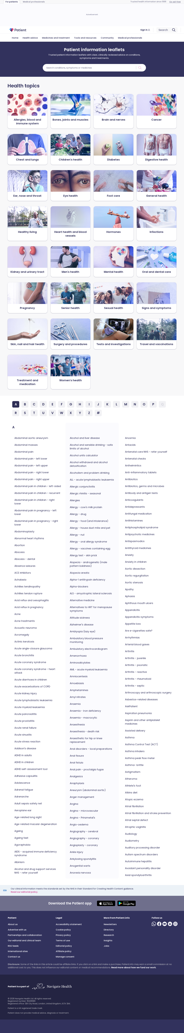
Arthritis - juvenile (135, 658)
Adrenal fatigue (23, 789)
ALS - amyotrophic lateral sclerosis (91, 593)
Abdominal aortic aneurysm (31, 438)
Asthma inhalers (135, 751)
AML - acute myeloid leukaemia (88, 669)
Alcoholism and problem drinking (89, 472)
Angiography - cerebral (84, 831)
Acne (17, 614)
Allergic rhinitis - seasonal (85, 493)
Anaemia (75, 704)
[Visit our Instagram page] (176, 924)
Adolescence (22, 782)
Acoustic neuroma (25, 627)
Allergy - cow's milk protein (86, 507)
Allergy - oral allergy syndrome (88, 541)
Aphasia (130, 596)
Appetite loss (133, 623)
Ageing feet (21, 838)
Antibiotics (131, 479)
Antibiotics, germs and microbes (144, 486)
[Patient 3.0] (18, 30)
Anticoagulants (134, 500)
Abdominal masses (26, 445)
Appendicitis (132, 610)
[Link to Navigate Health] (51, 986)
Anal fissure (77, 755)
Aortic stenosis (134, 582)
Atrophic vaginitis (135, 827)
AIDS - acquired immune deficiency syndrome (35, 853)
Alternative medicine (82, 600)
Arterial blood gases (137, 644)
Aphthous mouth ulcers (139, 603)
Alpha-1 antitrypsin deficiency (87, 579)
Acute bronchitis (24, 655)
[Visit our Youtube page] (165, 924)
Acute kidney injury (25, 693)
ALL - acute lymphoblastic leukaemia (92, 479)
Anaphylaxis (77, 783)
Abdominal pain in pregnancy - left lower (35, 512)
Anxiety (129, 555)
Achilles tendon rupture (28, 593)
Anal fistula (76, 762)
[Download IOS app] (106, 903)
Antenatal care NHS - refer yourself (146, 451)
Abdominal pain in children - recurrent (37, 493)
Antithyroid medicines (138, 548)
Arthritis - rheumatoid (138, 678)
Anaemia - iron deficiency (85, 710)
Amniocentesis (79, 676)
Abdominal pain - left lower (30, 458)
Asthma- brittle (134, 765)
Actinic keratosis (24, 641)
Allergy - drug (78, 514)
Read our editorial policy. (24, 892)
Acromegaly (21, 634)
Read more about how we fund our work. (133, 967)
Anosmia (130, 438)
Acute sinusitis (23, 734)
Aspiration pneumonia (138, 713)
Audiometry (132, 840)
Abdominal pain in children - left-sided (37, 486)
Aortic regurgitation (137, 575)
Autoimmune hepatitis (138, 861)
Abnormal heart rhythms (29, 538)
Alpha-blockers (79, 586)
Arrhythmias (132, 637)
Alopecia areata (79, 572)
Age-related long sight (28, 817)
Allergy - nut (77, 534)
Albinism (19, 862)
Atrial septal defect (136, 820)
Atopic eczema (134, 799)
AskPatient (131, 706)
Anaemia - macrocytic (83, 717)
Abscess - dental (24, 559)
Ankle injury (76, 852)
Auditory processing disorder (142, 847)
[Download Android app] (126, 903)
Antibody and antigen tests (141, 493)
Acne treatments (24, 621)
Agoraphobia (22, 844)
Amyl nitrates (78, 697)
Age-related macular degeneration (35, 824)
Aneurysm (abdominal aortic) (88, 790)
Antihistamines (134, 520)
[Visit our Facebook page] (159, 924)
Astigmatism (132, 772)
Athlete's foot (133, 785)
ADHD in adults (23, 755)
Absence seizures (24, 566)
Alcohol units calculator (84, 455)
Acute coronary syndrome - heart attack (34, 670)
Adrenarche (21, 796)
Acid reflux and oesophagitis (31, 600)
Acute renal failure (25, 727)
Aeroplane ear (23, 810)
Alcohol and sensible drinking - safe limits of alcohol (91, 446)
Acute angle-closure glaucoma (33, 648)
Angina (74, 804)
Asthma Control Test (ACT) (141, 744)
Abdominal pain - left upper (31, 465)
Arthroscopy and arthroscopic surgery (148, 692)
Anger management (82, 797)
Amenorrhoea (78, 655)
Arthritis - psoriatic (136, 665)
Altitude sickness (80, 617)
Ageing (18, 831)
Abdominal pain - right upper (31, 479)
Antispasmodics (135, 541)
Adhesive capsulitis (25, 776)
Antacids (130, 445)
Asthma (129, 737)
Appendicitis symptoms (139, 617)
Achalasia (20, 579)
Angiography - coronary (84, 838)
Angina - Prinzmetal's (82, 817)
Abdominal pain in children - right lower (34, 501)
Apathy (129, 589)
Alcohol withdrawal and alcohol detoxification (89, 464)
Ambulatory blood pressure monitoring (86, 640)
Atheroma (131, 778)
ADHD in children (24, 762)
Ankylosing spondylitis (83, 859)
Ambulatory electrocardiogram (88, 649)
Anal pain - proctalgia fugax (87, 769)
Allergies (75, 500)
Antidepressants (135, 506)
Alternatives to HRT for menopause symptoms (91, 608)
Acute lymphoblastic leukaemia (33, 700)
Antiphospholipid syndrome (141, 527)
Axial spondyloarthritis (138, 875)
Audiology (131, 833)
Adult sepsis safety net (28, 803)
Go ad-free (175, 2)
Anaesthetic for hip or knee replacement (86, 740)
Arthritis (129, 651)
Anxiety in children (136, 562)
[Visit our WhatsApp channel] (154, 924)
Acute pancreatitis (25, 714)
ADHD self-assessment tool (30, 769)
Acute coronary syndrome (30, 662)
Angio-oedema (79, 824)
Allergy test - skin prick (83, 555)
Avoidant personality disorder (143, 868)
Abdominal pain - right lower (31, 472)
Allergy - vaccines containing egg (90, 548)
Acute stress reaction (27, 741)
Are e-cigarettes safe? (138, 630)
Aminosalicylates (80, 662)
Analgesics (76, 776)
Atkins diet (131, 792)
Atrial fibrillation (134, 806)
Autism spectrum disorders (141, 854)
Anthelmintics (133, 465)
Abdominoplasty (24, 531)
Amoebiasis (77, 683)
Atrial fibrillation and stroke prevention (148, 813)
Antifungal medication (138, 513)
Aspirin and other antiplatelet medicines (142, 721)
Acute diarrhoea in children (30, 679)
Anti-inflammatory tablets (141, 472)
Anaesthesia (77, 724)
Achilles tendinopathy (27, 586)
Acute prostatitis (24, 721)
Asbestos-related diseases (141, 699)
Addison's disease (25, 748)
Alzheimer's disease (81, 624)
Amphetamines (79, 690)
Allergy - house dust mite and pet (90, 528)
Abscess (19, 552)
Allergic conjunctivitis (82, 486)
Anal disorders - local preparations (91, 749)
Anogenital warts (80, 865)
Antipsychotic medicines (140, 534)
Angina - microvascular (84, 810)
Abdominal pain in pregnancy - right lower (36, 522)
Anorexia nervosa (80, 872)
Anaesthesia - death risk (84, 731)
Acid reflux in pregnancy (28, 607)
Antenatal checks (135, 458)
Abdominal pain (23, 451)
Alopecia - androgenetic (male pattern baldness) (88, 564)
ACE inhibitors (22, 572)
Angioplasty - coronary (84, 845)
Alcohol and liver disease (85, 438)
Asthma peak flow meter (140, 758)
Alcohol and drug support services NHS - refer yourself (35, 870)
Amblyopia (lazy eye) (82, 631)
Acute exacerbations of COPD (32, 686)
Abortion (19, 545)
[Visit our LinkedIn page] (170, 924)
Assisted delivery (135, 730)
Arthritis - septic (134, 685)
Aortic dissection (135, 568)
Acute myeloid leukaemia (29, 707)
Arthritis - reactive (136, 672)
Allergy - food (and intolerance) (89, 521)
